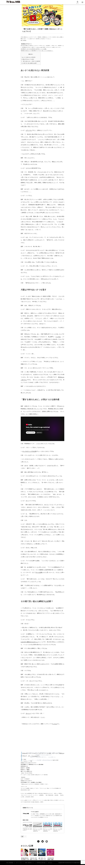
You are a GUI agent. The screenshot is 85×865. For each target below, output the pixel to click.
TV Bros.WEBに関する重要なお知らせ (27, 829)
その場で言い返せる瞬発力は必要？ (29, 63)
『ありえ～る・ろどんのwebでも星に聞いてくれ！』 (37, 826)
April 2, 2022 (55, 760)
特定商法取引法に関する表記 (41, 862)
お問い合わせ (50, 862)
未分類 (31, 826)
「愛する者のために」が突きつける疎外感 (30, 61)
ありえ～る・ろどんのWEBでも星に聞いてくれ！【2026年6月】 (47, 830)
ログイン (77, 3)
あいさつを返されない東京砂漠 (28, 57)
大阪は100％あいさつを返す (27, 59)
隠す (32, 54)
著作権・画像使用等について (29, 862)
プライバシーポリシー (19, 862)
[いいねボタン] (22, 836)
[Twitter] (42, 841)
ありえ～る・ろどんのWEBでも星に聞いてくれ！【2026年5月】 (57, 830)
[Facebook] (38, 841)
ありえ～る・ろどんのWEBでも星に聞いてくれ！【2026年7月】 (37, 830)
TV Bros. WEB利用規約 (9, 862)
